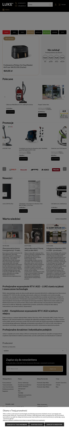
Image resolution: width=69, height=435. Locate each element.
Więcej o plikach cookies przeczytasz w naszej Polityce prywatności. (24, 420)
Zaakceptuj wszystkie (54, 424)
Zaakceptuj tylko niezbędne (17, 424)
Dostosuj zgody (37, 424)
